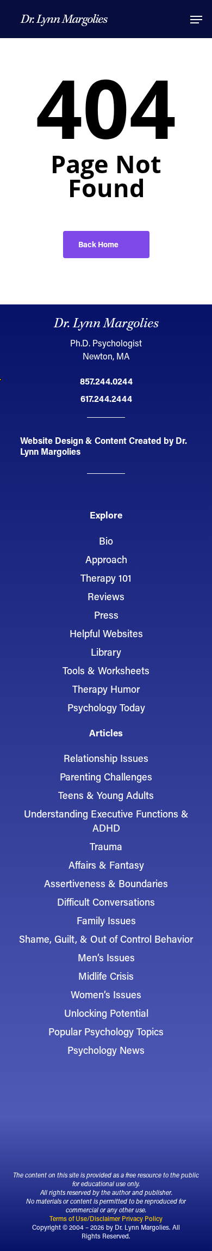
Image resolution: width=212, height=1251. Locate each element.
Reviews (106, 596)
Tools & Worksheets (106, 670)
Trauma (106, 846)
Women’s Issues (106, 994)
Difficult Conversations (106, 901)
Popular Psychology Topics (106, 1031)
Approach (106, 559)
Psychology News (106, 1050)
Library (106, 651)
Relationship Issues (106, 758)
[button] (196, 19)
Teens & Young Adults (106, 795)
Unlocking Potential (106, 1013)
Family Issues (106, 920)
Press (106, 614)
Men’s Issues (106, 957)
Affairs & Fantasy (106, 864)
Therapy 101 (106, 577)
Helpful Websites (106, 633)
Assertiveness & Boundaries (106, 883)
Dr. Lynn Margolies (64, 19)
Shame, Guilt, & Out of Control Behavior (106, 938)
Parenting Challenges (106, 776)
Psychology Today (106, 707)
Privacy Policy (142, 1218)
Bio (106, 540)
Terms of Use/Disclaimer (84, 1218)
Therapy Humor (106, 688)
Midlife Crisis (106, 976)
